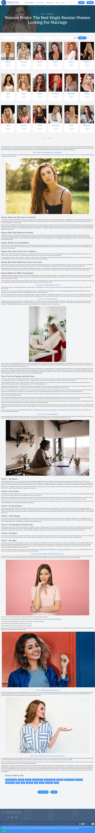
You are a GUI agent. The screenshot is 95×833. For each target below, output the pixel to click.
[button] (10, 37)
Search (58, 2)
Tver (18, 783)
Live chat (50, 817)
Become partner (75, 813)
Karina (55, 62)
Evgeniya (87, 62)
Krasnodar (49, 783)
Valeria (8, 62)
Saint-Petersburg (37, 780)
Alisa (8, 125)
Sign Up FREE (43, 792)
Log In (81, 2)
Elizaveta (71, 94)
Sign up (90, 2)
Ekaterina (87, 125)
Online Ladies (51, 816)
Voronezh (29, 783)
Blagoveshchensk (11, 780)
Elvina (71, 62)
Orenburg (59, 780)
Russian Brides (52, 814)
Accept (3, 831)
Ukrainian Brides (52, 813)
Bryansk (21, 780)
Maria (39, 62)
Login (54, 792)
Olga (8, 94)
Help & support (28, 817)
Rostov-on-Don (69, 780)
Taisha (39, 125)
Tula (23, 783)
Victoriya (23, 62)
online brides (50, 2)
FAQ (26, 816)
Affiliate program (75, 814)
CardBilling (3, 824)
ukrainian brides (29, 2)
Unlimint (58, 823)
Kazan (41, 783)
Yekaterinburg (10, 783)
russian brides (40, 2)
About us (26, 813)
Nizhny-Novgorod (49, 780)
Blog (63, 2)
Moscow (28, 780)
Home (42, 14)
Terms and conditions (29, 814)
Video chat (51, 819)
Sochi (56, 783)
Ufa (36, 783)
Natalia (24, 125)
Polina (39, 94)
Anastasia (55, 94)
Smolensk (79, 780)
